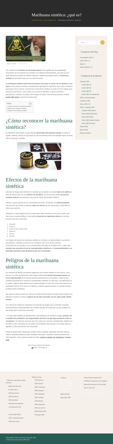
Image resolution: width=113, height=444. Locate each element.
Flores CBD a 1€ (85, 104)
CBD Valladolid (39, 394)
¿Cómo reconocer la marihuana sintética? (20, 106)
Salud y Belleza (85, 67)
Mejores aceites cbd (14, 386)
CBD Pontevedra (40, 387)
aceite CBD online (12, 97)
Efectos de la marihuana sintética (17, 108)
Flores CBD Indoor (87, 117)
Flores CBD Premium (88, 123)
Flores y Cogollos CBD (87, 107)
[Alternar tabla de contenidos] (30, 103)
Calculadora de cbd (14, 407)
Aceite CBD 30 (86, 91)
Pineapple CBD (39, 415)
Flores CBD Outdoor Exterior (91, 120)
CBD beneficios (13, 396)
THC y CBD (62, 245)
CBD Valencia (39, 380)
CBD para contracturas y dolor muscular (16, 381)
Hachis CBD (84, 126)
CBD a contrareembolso (87, 97)
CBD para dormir (13, 393)
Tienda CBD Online (14, 414)
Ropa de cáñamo (85, 133)
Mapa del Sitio (65, 394)
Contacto (63, 377)
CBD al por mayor (14, 421)
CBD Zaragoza (39, 390)
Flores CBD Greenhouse (89, 113)
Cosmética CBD (85, 101)
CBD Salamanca (40, 404)
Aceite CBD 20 (86, 88)
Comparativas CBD (86, 57)
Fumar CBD (22, 63)
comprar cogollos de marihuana (52, 337)
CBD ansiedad (13, 400)
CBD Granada (39, 397)
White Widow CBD (40, 411)
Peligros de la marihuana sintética (17, 110)
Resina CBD (84, 130)
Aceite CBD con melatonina (90, 94)
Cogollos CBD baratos (89, 110)
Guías (82, 64)
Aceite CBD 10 (86, 84)
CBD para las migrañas (15, 403)
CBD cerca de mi (40, 408)
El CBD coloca (13, 389)
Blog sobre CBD (66, 397)
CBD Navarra (39, 383)
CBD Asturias (39, 401)
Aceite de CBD (84, 81)
